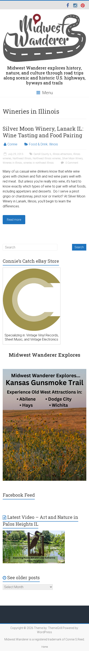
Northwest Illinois (22, 158)
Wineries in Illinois (12, 162)
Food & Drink (38, 144)
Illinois (53, 144)
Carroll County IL (43, 154)
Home (44, 646)
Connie (12, 144)
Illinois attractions (62, 154)
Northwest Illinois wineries (47, 158)
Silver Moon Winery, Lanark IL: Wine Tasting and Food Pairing (43, 132)
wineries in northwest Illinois (38, 162)
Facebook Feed (19, 495)
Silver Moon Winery (72, 158)
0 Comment (71, 162)
